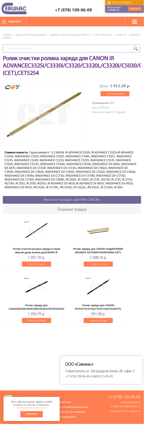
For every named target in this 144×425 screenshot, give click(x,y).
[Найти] (135, 48)
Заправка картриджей (63, 417)
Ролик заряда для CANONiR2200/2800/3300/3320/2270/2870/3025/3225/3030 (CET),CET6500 (43, 309)
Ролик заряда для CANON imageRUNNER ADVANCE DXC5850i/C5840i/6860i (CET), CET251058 (98, 252)
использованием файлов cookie (31, 408)
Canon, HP (121, 34)
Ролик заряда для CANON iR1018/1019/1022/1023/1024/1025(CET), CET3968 (98, 309)
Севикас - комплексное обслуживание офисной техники (14, 8)
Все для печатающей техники (30, 34)
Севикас (7, 34)
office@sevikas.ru (129, 406)
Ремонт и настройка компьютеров (69, 407)
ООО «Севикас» (131, 411)
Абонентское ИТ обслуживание (68, 412)
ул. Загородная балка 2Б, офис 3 (110, 371)
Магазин (15, 21)
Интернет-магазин (61, 402)
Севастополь (75, 371)
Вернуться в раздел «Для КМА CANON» (72, 200)
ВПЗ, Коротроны (103, 34)
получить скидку (114, 93)
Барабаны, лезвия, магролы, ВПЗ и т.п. (71, 34)
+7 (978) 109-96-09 (73, 10)
